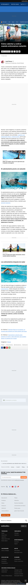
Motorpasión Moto (18, 552)
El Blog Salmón (17, 559)
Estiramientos (18, 344)
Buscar (26, 520)
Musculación (4, 497)
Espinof (16, 543)
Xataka (2, 533)
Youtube (12, 486)
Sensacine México (18, 571)
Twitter (14, 51)
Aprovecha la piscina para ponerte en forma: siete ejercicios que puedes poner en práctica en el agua (13, 336)
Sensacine (16, 541)
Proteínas (3, 500)
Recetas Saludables (18, 503)
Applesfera (3, 536)
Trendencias (4, 559)
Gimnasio (5, 21)
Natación (26, 344)
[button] (9, 61)
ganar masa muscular (19, 510)
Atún (17, 21)
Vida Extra (16, 535)
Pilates (23, 467)
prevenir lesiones (5, 203)
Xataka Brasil (4, 571)
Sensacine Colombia (18, 573)
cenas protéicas (5, 510)
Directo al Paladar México (6, 575)
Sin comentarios (6, 51)
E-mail (19, 51)
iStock (9, 342)
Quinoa (12, 467)
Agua (13, 21)
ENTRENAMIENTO (5, 4)
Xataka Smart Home (5, 538)
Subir (22, 526)
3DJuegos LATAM (18, 570)
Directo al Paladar (5, 550)
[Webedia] (25, 1)
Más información (21, 583)
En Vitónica (5, 160)
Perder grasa (17, 508)
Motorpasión (17, 550)
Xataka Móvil (4, 535)
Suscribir (23, 477)
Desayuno (3, 505)
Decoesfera (3, 561)
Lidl (9, 21)
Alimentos (16, 500)
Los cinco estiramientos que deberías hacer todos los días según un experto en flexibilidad (15, 463)
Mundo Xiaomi (4, 540)
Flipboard (17, 51)
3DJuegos (16, 533)
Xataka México (4, 570)
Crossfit (18, 467)
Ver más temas (5, 515)
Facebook (12, 51)
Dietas (2, 503)
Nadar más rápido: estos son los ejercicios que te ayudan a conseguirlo (13, 162)
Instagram (15, 486)
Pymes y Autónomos (18, 561)
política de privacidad (19, 480)
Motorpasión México (18, 575)
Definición (3, 508)
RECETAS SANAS (15, 4)
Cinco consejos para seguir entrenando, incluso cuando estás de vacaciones (14, 255)
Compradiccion (4, 563)
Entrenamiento (9, 344)
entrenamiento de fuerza (19, 505)
